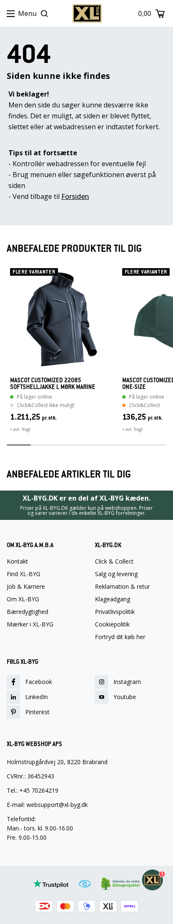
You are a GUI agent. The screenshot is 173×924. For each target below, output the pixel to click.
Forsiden (75, 196)
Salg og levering (116, 574)
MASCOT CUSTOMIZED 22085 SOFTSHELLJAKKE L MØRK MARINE (52, 383)
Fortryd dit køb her (120, 637)
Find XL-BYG (23, 574)
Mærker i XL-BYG (30, 624)
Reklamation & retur (122, 587)
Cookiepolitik (112, 624)
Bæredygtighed (27, 612)
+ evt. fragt (20, 429)
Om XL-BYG (23, 599)
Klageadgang (112, 599)
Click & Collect (114, 561)
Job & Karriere (26, 587)
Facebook (38, 682)
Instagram (127, 682)
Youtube (124, 697)
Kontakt (17, 561)
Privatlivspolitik (115, 612)
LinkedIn (36, 697)
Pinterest (37, 712)
